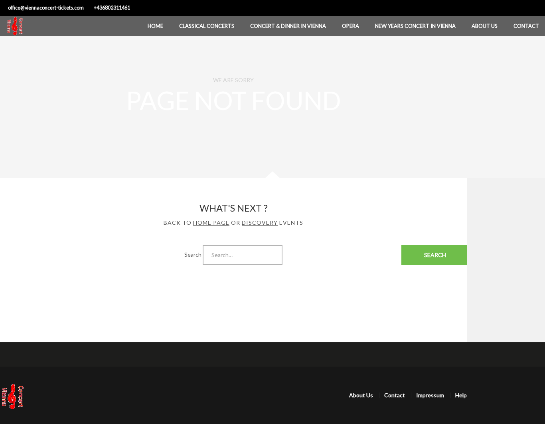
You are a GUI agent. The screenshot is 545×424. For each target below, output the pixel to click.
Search (192, 254)
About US (485, 26)
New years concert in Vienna (415, 26)
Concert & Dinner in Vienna (288, 26)
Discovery (260, 222)
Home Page (211, 222)
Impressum (430, 395)
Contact (526, 26)
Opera (350, 26)
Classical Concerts (206, 26)
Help (461, 395)
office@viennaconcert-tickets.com (46, 8)
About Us (361, 395)
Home (155, 26)
